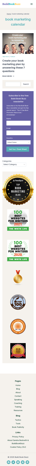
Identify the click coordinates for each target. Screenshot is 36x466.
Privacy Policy (18, 437)
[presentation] (18, 43)
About (18, 392)
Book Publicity (18, 427)
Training (18, 407)
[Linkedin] (27, 462)
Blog (18, 389)
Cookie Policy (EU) (18, 447)
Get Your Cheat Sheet (18, 149)
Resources (18, 410)
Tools (12, 56)
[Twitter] (13, 462)
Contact (18, 396)
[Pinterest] (22, 462)
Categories (6, 161)
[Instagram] (18, 462)
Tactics (5, 56)
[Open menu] (31, 4)
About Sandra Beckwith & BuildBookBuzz (18, 441)
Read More (8, 76)
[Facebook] (8, 462)
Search (26, 84)
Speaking (18, 400)
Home (18, 385)
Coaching (18, 403)
